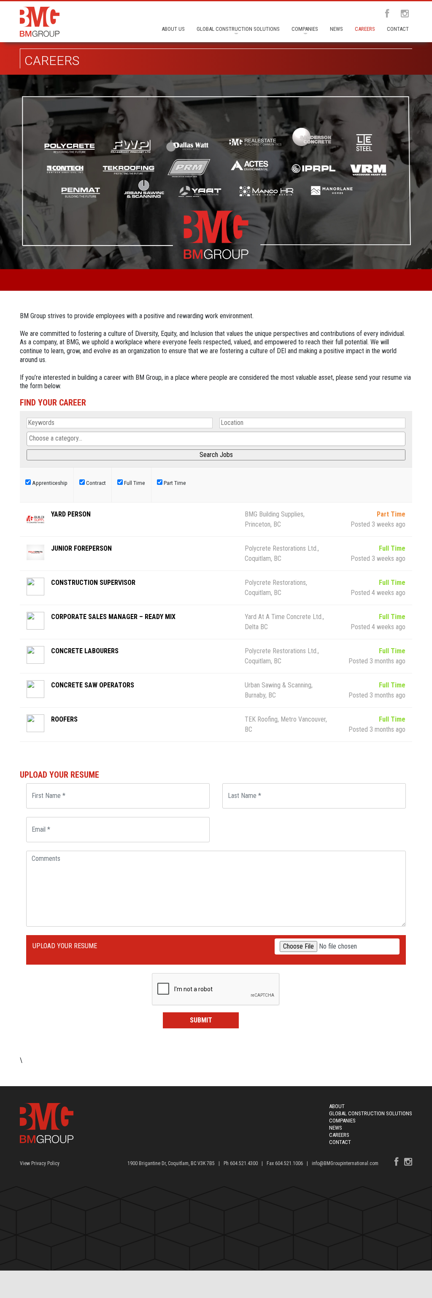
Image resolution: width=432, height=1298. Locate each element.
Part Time (174, 483)
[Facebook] (384, 14)
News (336, 29)
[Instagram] (402, 14)
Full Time (134, 483)
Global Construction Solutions (238, 29)
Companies (305, 29)
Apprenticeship (49, 483)
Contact (398, 29)
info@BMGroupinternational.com (345, 1163)
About (337, 1106)
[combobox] (216, 439)
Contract (95, 483)
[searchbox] (216, 438)
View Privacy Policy (39, 1163)
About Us (173, 29)
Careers (365, 29)
